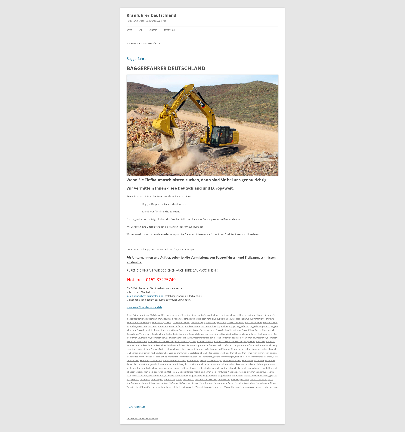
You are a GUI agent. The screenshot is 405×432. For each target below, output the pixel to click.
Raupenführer (224, 375)
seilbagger (268, 375)
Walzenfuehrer (216, 387)
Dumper (236, 345)
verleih (174, 387)
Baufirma (183, 333)
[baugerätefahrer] (265, 315)
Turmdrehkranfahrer (224, 383)
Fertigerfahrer (165, 349)
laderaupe (262, 364)
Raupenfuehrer (209, 375)
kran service (132, 356)
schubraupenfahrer (253, 375)
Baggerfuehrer (185, 330)
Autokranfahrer (176, 326)
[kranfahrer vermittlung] (263, 318)
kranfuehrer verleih (232, 360)
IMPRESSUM (169, 30)
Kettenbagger (212, 352)
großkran (232, 349)
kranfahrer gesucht (211, 356)
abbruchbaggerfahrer (216, 322)
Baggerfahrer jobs (145, 330)
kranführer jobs (180, 364)
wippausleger (271, 387)
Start (129, 30)
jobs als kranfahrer (196, 352)
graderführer (221, 349)
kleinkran (224, 352)
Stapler (179, 379)
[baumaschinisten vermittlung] (203, 318)
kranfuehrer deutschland (174, 360)
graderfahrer (194, 349)
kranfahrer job (227, 356)
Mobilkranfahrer (185, 371)
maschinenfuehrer (203, 368)
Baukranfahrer (250, 333)
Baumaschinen (158, 337)
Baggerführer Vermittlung (139, 333)
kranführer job (165, 364)
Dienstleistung (192, 345)
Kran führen (258, 352)
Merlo (246, 368)
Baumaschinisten (205, 341)
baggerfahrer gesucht (260, 326)
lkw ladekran (152, 368)
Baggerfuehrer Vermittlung (228, 330)
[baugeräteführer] (153, 318)
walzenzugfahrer (256, 387)
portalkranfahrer (139, 375)
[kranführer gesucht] (161, 322)
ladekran (252, 364)
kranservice (241, 364)
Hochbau (242, 349)
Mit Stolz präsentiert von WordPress (142, 418)
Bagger (232, 326)
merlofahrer (256, 368)
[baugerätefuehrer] (135, 318)
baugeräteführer (212, 333)
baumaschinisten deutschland (228, 341)
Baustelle (260, 341)
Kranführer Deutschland (151, 15)
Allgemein (172, 315)
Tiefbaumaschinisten (189, 383)
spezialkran (169, 379)
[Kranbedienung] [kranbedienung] (235, 318)
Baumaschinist (259, 337)
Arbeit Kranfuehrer (253, 322)
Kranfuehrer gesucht (196, 360)
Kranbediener (145, 356)
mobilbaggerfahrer (157, 371)
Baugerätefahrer (196, 333)
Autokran (152, 326)
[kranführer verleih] (181, 322)
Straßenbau (188, 379)
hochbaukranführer (160, 352)
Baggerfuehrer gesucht (204, 330)
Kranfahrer (173, 356)
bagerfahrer (222, 326)
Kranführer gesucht (148, 364)
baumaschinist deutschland (161, 341)
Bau (153, 333)
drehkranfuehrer (208, 345)
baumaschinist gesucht (185, 341)
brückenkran (141, 345)
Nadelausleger (234, 371)
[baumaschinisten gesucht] (175, 318)
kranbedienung (160, 356)
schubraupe (237, 375)
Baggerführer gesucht (265, 330)
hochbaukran (253, 349)
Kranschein (230, 364)
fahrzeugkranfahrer (141, 349)
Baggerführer (248, 330)
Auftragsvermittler (138, 326)
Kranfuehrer (156, 360)
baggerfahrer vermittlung (166, 330)
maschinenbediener (168, 368)
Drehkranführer (224, 345)
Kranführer (259, 360)
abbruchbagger (198, 322)
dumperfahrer (248, 345)
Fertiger (154, 349)
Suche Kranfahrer (258, 379)
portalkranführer (156, 375)
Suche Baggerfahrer (240, 379)
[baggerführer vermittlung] (243, 315)
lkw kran (141, 368)
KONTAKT (153, 30)
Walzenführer (230, 387)
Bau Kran (160, 333)
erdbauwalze (261, 345)
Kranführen (247, 360)
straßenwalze (224, 379)
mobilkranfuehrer (202, 371)
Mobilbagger (142, 371)
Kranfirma (145, 360)
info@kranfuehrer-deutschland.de (145, 295)
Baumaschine (144, 337)
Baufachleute (172, 333)
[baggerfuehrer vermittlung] (217, 315)
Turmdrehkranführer (266, 383)
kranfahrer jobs (242, 356)
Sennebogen (157, 379)
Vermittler (183, 387)
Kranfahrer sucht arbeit (261, 356)
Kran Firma (247, 352)
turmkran (165, 387)
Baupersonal (249, 341)
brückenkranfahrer (157, 345)
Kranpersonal (217, 364)
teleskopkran (162, 383)
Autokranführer (208, 326)
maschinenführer (221, 368)
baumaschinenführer (242, 337)
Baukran (238, 333)
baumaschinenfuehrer (220, 337)
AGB (141, 30)
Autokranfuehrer (192, 326)
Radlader (169, 375)
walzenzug (242, 387)
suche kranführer (147, 383)
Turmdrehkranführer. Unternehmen (143, 387)
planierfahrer (248, 371)
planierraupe (261, 371)
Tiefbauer (173, 383)
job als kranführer (178, 352)
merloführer (268, 368)
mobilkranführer (219, 371)
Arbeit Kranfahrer (235, 322)
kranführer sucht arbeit (199, 364)
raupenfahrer (195, 375)
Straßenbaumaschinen (206, 379)
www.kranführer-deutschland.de (144, 307)
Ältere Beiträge (136, 406)
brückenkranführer (176, 345)
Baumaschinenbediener (177, 337)
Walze (192, 387)
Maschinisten (236, 368)
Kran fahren (235, 352)
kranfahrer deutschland (190, 356)
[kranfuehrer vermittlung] (139, 322)
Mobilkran (172, 371)
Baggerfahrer (137, 58)
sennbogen (145, 379)
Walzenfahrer (202, 387)
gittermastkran (180, 349)
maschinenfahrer (186, 368)
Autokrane (163, 326)
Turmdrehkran (206, 383)
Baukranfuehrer (265, 333)
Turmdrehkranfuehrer (245, 383)
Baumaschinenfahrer (199, 337)
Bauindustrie (227, 333)
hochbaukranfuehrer (140, 352)
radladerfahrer (181, 375)
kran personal (271, 352)
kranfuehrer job (214, 360)
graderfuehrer (207, 349)
